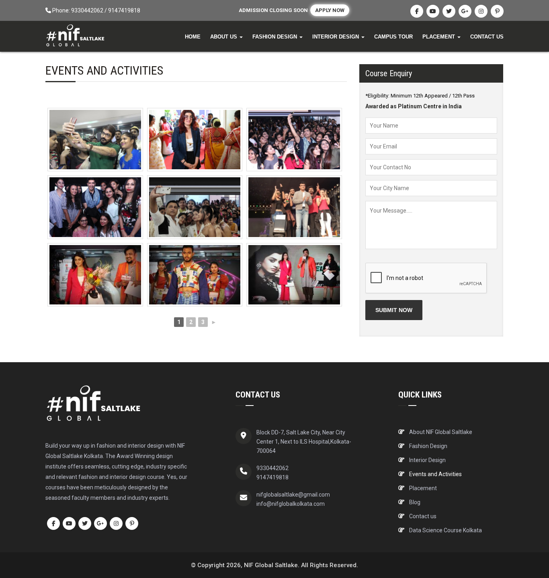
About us (224, 37)
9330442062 (87, 10)
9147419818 (124, 10)
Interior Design (336, 37)
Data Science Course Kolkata (445, 530)
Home (193, 37)
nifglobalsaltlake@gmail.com (293, 494)
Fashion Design (275, 37)
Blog (414, 502)
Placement (439, 37)
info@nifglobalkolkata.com (290, 504)
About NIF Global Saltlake (440, 432)
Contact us (487, 37)
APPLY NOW (329, 10)
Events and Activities (435, 474)
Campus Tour (393, 37)
